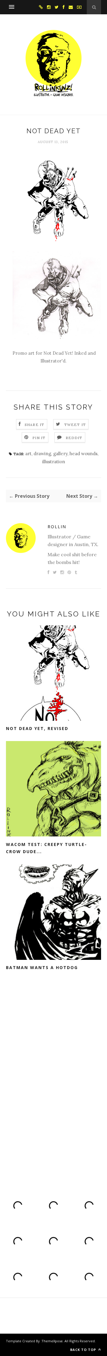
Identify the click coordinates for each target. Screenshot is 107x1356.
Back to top (83, 1349)
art (28, 453)
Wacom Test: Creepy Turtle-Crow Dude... (46, 848)
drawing (42, 453)
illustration (53, 461)
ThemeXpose (52, 1341)
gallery (60, 453)
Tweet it (75, 424)
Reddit (74, 438)
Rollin (57, 526)
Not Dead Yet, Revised (37, 728)
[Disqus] (53, 1078)
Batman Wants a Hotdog (42, 967)
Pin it (38, 438)
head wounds (83, 453)
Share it (35, 424)
